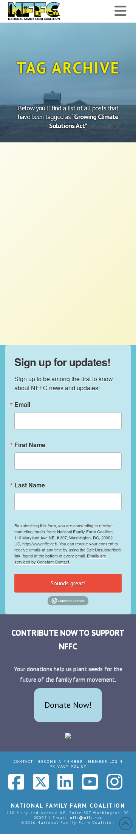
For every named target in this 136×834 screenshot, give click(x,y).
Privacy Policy (68, 766)
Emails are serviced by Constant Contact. (60, 559)
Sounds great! (68, 583)
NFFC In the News (45, 214)
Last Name (29, 485)
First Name (29, 445)
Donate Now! (68, 705)
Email (22, 405)
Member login (105, 761)
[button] (120, 10)
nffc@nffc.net (86, 817)
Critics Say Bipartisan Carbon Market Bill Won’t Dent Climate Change (65, 181)
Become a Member (60, 761)
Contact (23, 761)
